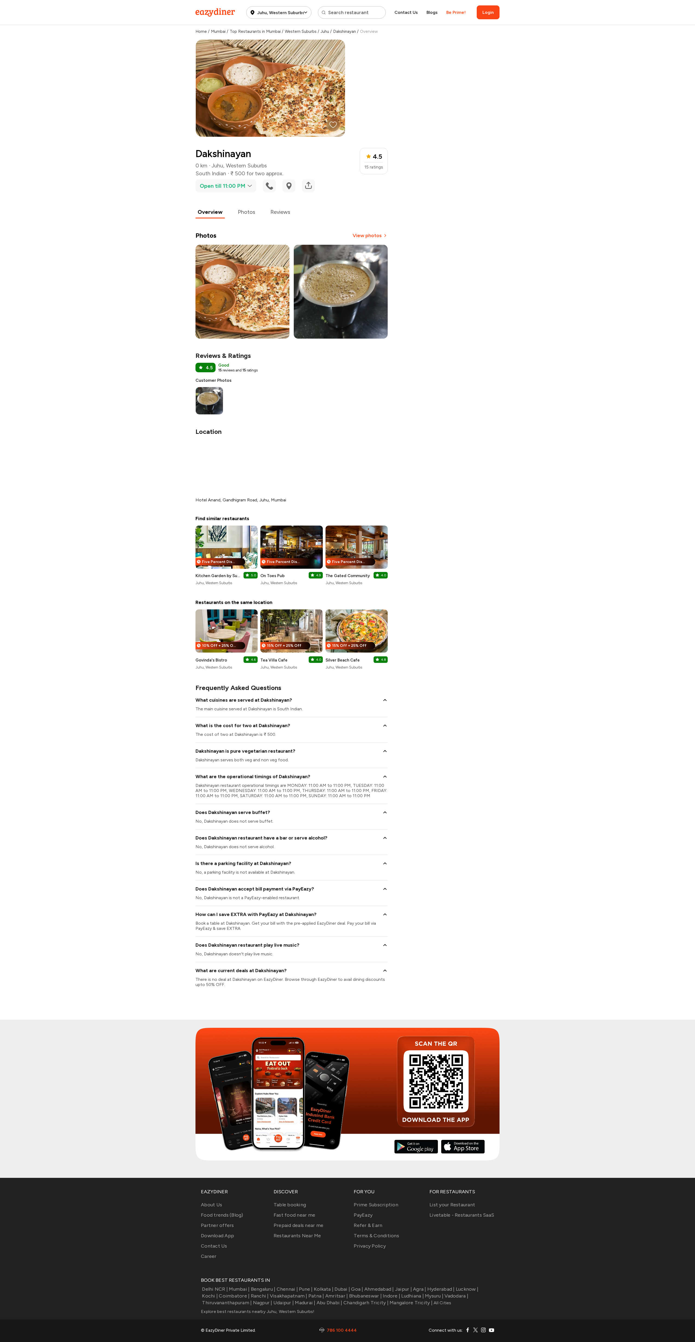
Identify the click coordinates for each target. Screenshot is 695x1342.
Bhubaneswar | (365, 1296)
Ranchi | (259, 1296)
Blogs (432, 12)
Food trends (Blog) (222, 1215)
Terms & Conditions (376, 1236)
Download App (217, 1236)
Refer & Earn (368, 1225)
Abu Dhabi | (329, 1303)
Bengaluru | (263, 1289)
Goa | (357, 1289)
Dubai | (342, 1289)
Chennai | (287, 1289)
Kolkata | (323, 1289)
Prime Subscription (376, 1205)
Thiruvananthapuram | (227, 1303)
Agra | (419, 1289)
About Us (211, 1205)
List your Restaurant (452, 1205)
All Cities (441, 1302)
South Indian (210, 173)
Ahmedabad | (379, 1289)
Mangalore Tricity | (411, 1303)
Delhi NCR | (215, 1289)
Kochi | (210, 1296)
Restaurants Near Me (297, 1236)
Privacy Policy (370, 1246)
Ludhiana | (412, 1296)
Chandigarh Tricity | (365, 1303)
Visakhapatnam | (288, 1296)
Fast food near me (294, 1215)
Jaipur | (403, 1289)
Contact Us (406, 12)
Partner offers (217, 1225)
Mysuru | (434, 1296)
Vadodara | (456, 1296)
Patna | (316, 1296)
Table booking (290, 1205)
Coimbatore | (234, 1296)
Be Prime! (456, 12)
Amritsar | (336, 1296)
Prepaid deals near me (298, 1225)
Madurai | (305, 1303)
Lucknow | (467, 1289)
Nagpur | (262, 1303)
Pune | (306, 1289)
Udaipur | (283, 1303)
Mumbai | (239, 1289)
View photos (367, 235)
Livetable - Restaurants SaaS (461, 1215)
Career (209, 1256)
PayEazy (363, 1215)
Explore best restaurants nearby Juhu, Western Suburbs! (258, 1311)
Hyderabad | (441, 1289)
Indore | (391, 1296)
